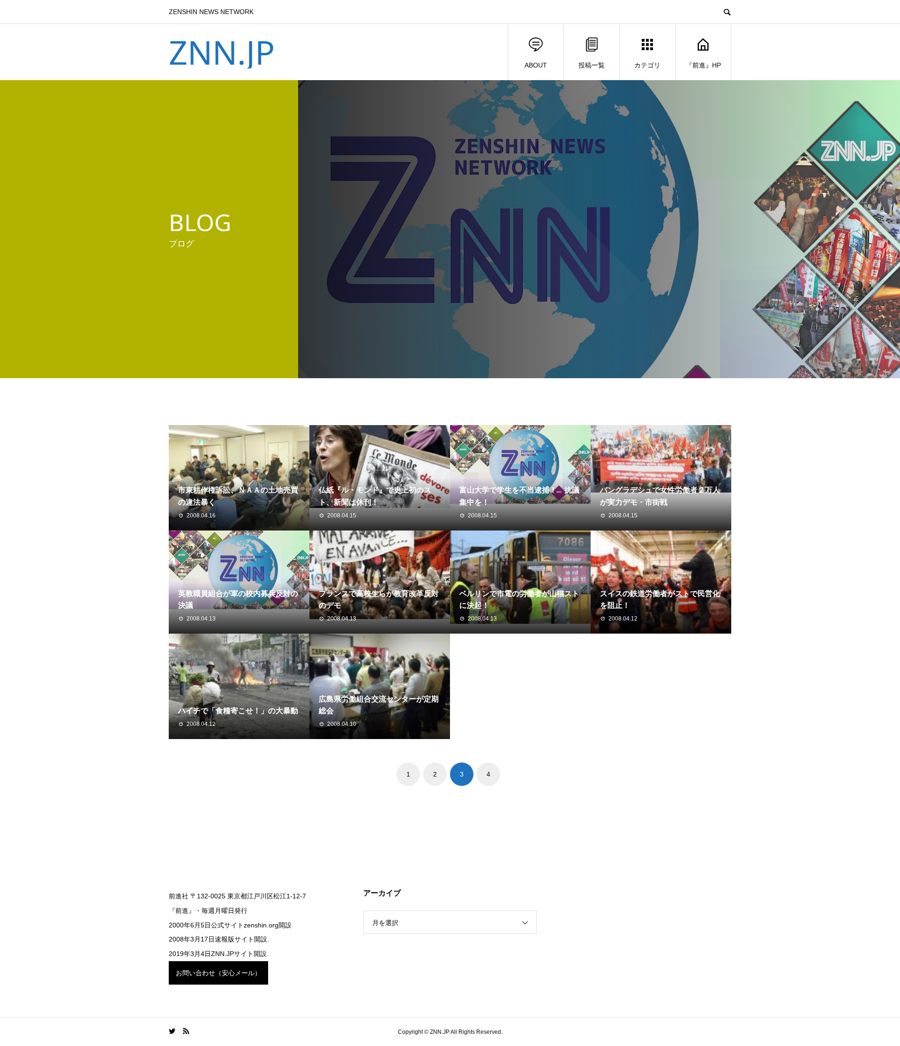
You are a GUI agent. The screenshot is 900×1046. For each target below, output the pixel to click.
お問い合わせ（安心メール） (218, 973)
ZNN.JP (222, 52)
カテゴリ (647, 65)
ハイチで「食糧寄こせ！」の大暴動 (238, 711)
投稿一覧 (591, 65)
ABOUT (536, 65)
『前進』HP (703, 65)
